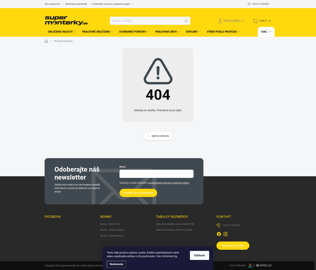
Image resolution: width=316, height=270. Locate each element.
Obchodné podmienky (76, 4)
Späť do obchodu (160, 136)
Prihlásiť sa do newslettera (138, 192)
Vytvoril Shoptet (238, 265)
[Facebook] (218, 233)
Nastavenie (116, 264)
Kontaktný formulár (233, 245)
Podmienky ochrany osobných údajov (111, 4)
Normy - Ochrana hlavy (112, 235)
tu (176, 256)
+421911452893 (231, 225)
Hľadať (186, 20)
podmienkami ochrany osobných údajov (169, 183)
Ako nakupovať (52, 4)
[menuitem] (61, 32)
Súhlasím (199, 255)
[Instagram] (225, 233)
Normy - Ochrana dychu (112, 229)
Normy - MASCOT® (110, 224)
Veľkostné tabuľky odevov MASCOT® (175, 224)
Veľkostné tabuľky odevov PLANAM (174, 229)
